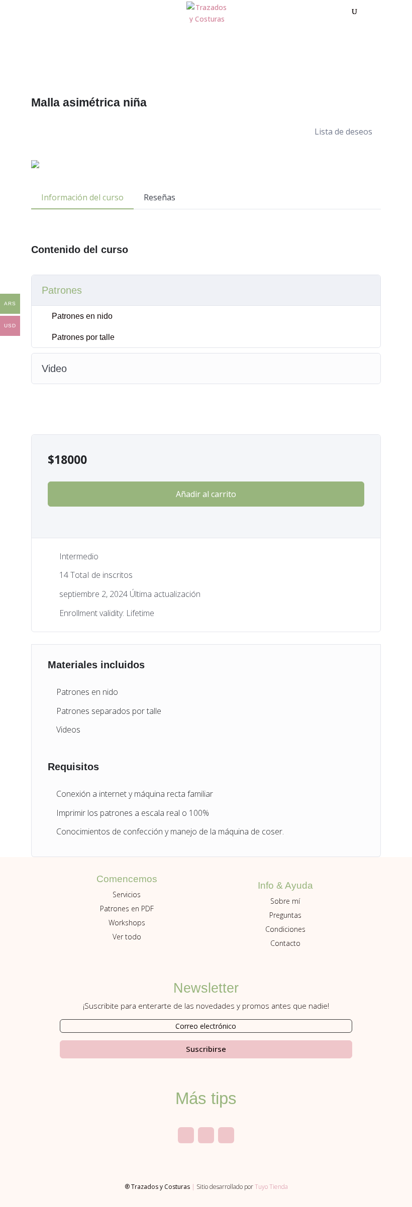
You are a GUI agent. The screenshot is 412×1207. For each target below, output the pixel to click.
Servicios (127, 894)
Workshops (127, 922)
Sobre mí (285, 901)
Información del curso (82, 197)
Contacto (285, 943)
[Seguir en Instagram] (186, 1135)
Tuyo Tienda (271, 1186)
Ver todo (127, 936)
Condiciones (285, 929)
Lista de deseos (343, 131)
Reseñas (159, 197)
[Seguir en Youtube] (206, 1135)
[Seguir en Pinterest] (226, 1135)
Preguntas (285, 915)
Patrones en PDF (127, 908)
